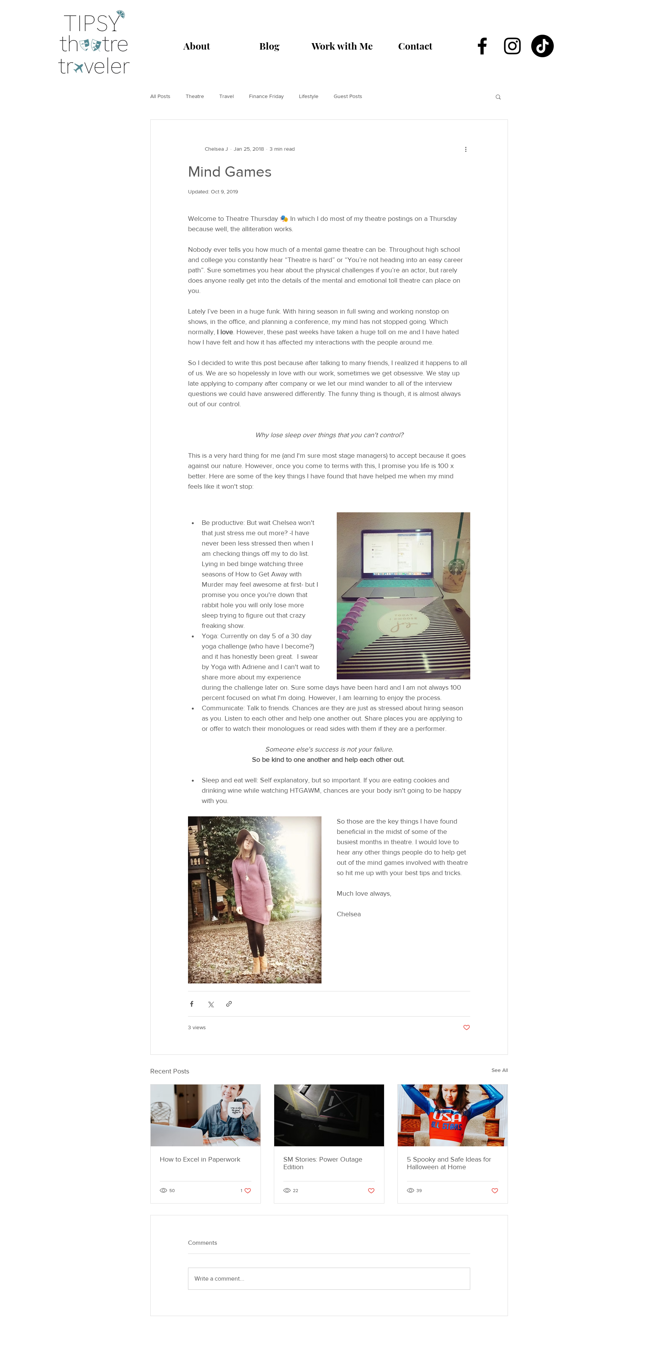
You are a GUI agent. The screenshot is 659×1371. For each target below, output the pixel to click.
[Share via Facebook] (191, 1003)
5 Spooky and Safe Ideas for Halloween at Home (449, 1163)
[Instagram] (512, 46)
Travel (226, 96)
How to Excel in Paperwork (200, 1159)
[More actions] (465, 148)
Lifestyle (308, 96)
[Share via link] (229, 1003)
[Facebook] (482, 46)
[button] (498, 96)
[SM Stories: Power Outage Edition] (329, 1115)
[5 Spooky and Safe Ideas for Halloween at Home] (453, 1115)
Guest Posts (348, 96)
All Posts (160, 96)
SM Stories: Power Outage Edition (322, 1163)
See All (500, 1070)
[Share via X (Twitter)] (210, 1003)
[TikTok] (542, 46)
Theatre (195, 96)
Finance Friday (266, 96)
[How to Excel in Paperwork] (205, 1115)
